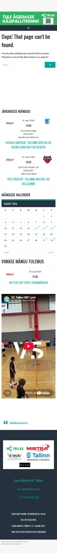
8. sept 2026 (29, 120)
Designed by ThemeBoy (11, 544)
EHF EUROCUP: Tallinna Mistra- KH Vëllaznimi (28, 181)
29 (44, 240)
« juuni (6, 252)
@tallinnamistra (19, 423)
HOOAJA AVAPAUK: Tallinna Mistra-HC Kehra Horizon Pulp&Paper (29, 144)
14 (36, 228)
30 (51, 240)
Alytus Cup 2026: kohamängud (28, 282)
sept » (51, 252)
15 (44, 228)
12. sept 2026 (28, 157)
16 (51, 228)
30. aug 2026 (35, 271)
